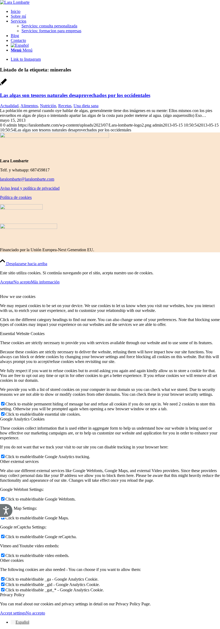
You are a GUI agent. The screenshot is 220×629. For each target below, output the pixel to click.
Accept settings (13, 613)
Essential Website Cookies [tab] (22, 333)
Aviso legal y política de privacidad (30, 188)
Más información (45, 282)
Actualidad (9, 105)
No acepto (22, 282)
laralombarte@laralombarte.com (27, 179)
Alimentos (29, 105)
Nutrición (48, 105)
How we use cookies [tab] (17, 296)
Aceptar (6, 282)
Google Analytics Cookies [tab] (22, 419)
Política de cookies (16, 197)
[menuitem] (115, 11)
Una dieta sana (86, 105)
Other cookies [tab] (12, 560)
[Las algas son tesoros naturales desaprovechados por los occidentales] (3, 84)
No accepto (35, 613)
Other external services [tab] (19, 461)
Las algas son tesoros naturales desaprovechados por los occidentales (75, 95)
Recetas (64, 105)
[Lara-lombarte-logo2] (15, 2)
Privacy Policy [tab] (12, 594)
